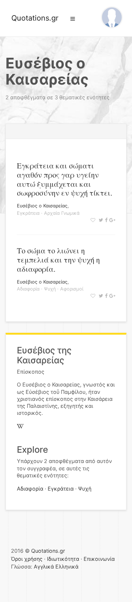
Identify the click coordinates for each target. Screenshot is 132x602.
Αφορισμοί (71, 289)
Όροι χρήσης (27, 559)
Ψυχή (50, 289)
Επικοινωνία (99, 559)
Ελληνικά (66, 566)
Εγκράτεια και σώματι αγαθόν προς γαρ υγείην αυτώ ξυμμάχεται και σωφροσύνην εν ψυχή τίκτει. (64, 179)
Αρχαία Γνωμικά (62, 213)
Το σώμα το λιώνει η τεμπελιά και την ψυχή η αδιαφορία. (58, 259)
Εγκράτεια (28, 213)
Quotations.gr (34, 18)
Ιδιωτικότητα (63, 559)
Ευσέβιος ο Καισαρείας (42, 206)
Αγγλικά (44, 566)
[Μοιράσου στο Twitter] (100, 220)
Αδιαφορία (28, 289)
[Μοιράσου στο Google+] (111, 220)
